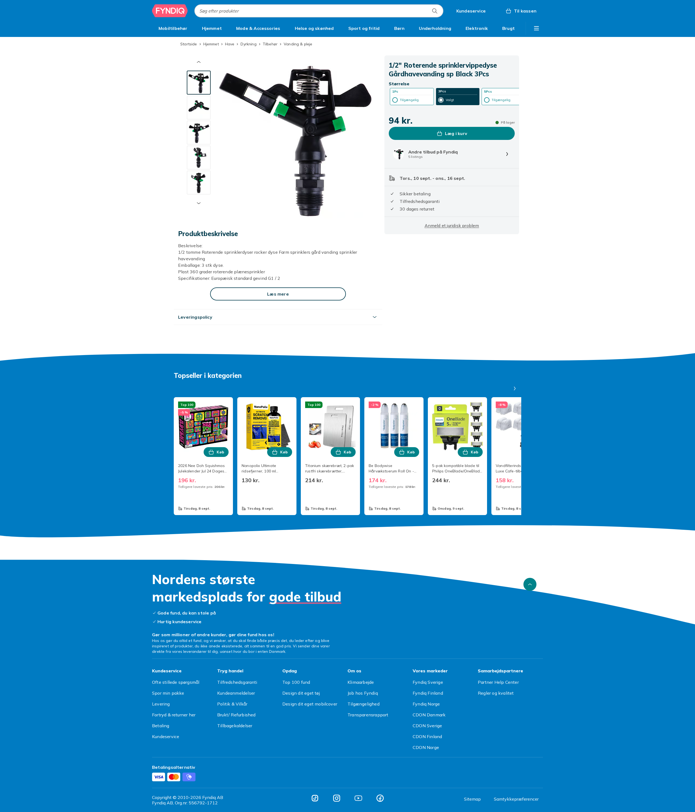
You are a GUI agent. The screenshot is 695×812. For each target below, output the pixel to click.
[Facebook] (380, 798)
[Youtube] (358, 798)
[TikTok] (315, 798)
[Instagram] (336, 798)
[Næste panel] (514, 388)
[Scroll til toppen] (529, 584)
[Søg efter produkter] (434, 10)
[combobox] (318, 10)
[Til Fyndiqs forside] (170, 10)
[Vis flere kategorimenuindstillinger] (536, 28)
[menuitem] (173, 28)
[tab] (199, 83)
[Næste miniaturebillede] (198, 203)
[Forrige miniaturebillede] (198, 61)
